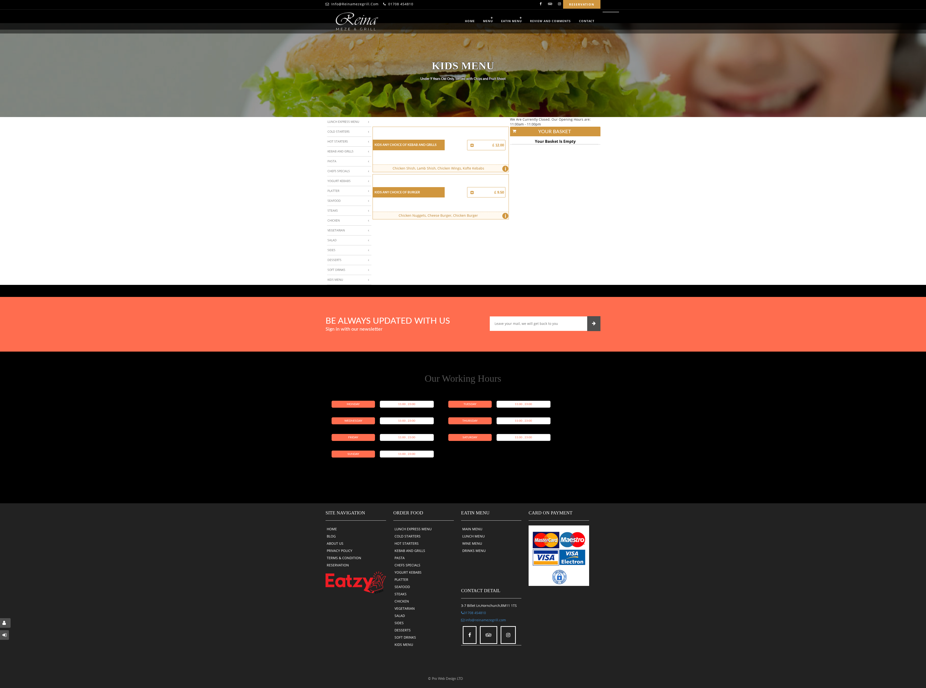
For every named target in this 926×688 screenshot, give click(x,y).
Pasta (331, 161)
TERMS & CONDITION (344, 558)
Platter (333, 191)
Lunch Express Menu (343, 122)
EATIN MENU (511, 21)
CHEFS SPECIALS (407, 565)
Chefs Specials (338, 171)
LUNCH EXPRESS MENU (413, 529)
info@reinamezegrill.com (355, 4)
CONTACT (586, 21)
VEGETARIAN (405, 608)
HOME (332, 529)
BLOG (331, 536)
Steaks (332, 211)
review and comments (550, 21)
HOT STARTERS (407, 543)
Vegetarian (336, 230)
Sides (331, 250)
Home (470, 21)
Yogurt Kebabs (339, 181)
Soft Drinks (336, 270)
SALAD (400, 615)
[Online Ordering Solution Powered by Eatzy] (356, 582)
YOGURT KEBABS (408, 572)
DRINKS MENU (474, 550)
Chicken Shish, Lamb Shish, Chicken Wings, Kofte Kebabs (449, 168)
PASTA (400, 558)
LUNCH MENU (473, 536)
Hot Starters (337, 141)
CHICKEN (402, 601)
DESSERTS (403, 630)
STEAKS (401, 594)
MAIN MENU (472, 529)
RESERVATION (338, 565)
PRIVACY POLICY (339, 550)
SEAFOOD (402, 586)
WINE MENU (472, 543)
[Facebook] (540, 4)
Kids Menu (335, 280)
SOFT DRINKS (405, 637)
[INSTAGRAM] (559, 4)
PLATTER (401, 579)
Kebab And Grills (340, 151)
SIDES (399, 623)
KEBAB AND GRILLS (410, 550)
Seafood (334, 201)
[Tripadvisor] (550, 4)
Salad (332, 240)
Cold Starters (338, 132)
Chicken (333, 220)
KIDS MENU (404, 644)
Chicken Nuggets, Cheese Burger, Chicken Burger (452, 216)
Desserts (334, 260)
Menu (488, 21)
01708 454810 (400, 4)
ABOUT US (335, 543)
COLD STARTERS (408, 536)
